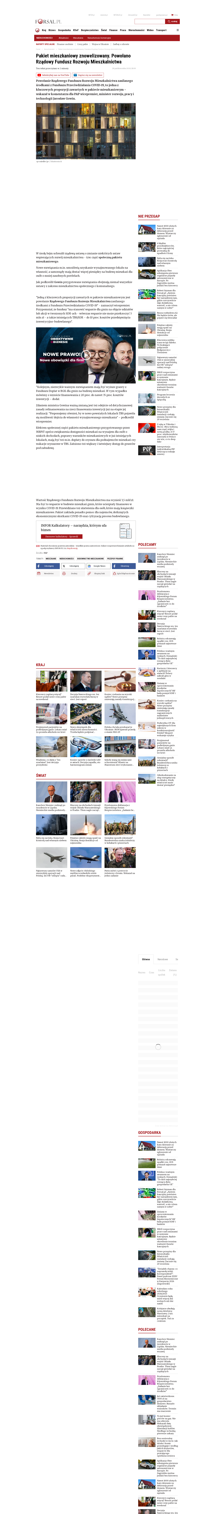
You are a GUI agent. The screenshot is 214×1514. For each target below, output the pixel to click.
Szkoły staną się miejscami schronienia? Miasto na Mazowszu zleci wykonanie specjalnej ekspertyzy (118, 762)
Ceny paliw (82, 44)
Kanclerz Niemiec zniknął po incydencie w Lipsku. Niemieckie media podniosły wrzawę (50, 807)
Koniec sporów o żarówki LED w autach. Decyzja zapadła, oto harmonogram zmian (85, 762)
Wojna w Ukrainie (100, 44)
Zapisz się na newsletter (90, 75)
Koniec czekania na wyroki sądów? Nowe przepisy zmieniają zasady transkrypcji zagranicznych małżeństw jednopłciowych (120, 697)
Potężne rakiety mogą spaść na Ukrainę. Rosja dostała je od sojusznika (85, 840)
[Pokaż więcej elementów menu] (177, 30)
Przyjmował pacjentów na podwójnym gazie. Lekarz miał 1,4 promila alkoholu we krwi (51, 729)
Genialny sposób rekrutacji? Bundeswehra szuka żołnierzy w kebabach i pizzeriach (120, 840)
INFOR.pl (91, 15)
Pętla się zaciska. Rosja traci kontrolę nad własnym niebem (51, 839)
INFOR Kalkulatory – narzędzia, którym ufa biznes (74, 528)
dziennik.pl (104, 15)
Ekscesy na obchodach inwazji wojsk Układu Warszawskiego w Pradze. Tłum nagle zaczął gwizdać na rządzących (85, 807)
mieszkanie (51, 559)
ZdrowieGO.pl (132, 15)
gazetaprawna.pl (161, 15)
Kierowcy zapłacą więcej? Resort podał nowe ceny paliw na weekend (51, 697)
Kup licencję (72, 548)
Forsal (38, 49)
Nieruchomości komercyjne (99, 38)
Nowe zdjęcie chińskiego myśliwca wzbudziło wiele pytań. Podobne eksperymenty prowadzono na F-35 (85, 873)
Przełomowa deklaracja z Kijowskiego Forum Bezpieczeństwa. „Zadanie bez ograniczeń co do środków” (119, 807)
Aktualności (64, 38)
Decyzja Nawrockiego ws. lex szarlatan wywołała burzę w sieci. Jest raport (84, 697)
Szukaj (174, 21)
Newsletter (146, 15)
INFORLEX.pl (118, 15)
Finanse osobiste (65, 44)
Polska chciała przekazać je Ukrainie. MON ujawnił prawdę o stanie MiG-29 (120, 729)
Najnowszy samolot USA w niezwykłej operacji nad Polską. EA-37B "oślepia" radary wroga (51, 873)
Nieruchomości (44, 38)
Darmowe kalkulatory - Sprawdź (61, 536)
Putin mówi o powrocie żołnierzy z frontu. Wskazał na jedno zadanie (120, 873)
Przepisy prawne (115, 559)
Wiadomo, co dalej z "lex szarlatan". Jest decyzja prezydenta (48, 762)
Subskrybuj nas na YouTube (55, 75)
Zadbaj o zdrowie (121, 44)
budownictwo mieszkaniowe (90, 559)
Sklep (176, 15)
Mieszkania (78, 38)
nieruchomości (67, 559)
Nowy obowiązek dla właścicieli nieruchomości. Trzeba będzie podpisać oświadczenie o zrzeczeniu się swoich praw (85, 729)
